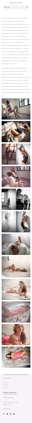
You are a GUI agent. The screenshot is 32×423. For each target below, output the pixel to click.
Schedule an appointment (10, 392)
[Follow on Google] (14, 414)
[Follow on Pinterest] (10, 414)
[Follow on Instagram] (7, 414)
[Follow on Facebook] (3, 414)
